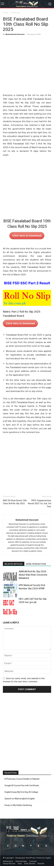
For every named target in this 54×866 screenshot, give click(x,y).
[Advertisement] (27, 64)
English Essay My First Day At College (21, 792)
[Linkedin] (23, 846)
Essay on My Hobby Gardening (18, 805)
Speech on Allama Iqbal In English (20, 798)
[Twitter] (46, 846)
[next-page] (9, 613)
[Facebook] (8, 846)
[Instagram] (15, 846)
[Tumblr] (38, 846)
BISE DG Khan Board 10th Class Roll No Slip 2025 (15, 502)
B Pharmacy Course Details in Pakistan (22, 779)
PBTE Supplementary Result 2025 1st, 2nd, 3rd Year (39, 503)
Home (5, 12)
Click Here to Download (26, 235)
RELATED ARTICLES (14, 564)
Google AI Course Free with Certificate (22, 785)
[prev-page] (4, 613)
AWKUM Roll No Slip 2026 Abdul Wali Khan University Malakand (33, 574)
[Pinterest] (31, 846)
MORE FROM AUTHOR (36, 564)
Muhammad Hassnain (15, 34)
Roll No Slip (15, 12)
